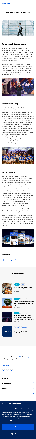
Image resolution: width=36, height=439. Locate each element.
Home (4, 357)
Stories (22, 284)
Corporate (23, 298)
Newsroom (5, 398)
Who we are (5, 378)
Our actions (14, 357)
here (11, 419)
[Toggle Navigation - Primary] (33, 3)
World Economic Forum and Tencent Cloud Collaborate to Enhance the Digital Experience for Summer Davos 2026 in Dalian (24, 303)
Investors (4, 393)
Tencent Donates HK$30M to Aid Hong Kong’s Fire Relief (23, 331)
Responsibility (25, 327)
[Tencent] (6, 3)
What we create (6, 383)
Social (24, 357)
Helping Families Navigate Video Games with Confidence (23, 288)
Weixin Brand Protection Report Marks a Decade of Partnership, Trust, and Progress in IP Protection (24, 317)
